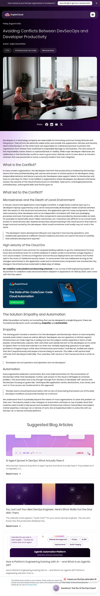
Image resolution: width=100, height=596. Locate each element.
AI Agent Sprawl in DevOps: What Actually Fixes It (35, 460)
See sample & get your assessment (75, 3)
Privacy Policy (32, 585)
